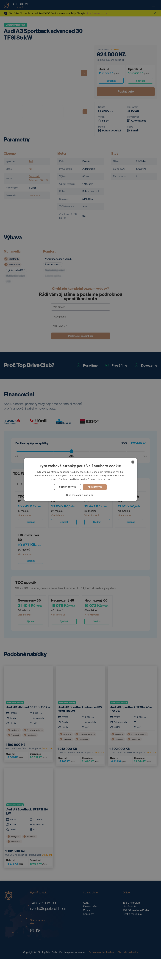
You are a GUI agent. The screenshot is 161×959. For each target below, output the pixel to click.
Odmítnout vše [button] (67, 487)
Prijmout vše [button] (95, 487)
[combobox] (132, 462)
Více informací (104, 479)
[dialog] (80, 479)
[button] (80, 495)
